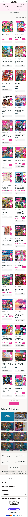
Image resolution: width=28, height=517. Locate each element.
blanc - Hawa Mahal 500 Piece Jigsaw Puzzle (7, 239)
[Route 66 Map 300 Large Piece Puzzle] (20, 51)
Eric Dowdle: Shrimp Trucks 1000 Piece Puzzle (6, 162)
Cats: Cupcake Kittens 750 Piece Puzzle (20, 264)
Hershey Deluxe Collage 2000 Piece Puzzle (7, 84)
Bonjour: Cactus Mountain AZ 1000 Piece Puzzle (7, 36)
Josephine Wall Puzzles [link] (20, 436)
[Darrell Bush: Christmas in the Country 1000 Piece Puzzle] (20, 100)
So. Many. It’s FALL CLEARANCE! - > (20, 5)
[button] (4, 2)
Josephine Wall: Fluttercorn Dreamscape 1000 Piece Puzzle (7, 136)
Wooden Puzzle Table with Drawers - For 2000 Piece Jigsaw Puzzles (7, 365)
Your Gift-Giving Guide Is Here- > (7, 5)
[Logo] (14, 1)
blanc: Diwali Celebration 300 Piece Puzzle (20, 288)
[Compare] (11, 30)
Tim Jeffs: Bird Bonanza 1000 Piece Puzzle (20, 161)
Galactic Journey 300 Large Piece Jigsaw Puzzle (7, 390)
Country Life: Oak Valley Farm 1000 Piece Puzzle (7, 60)
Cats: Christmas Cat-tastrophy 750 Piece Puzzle (20, 85)
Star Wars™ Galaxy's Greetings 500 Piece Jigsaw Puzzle (19, 36)
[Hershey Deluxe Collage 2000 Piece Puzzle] (7, 75)
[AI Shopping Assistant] (23, 2)
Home (10, 12)
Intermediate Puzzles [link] (7, 436)
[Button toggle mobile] (2, 2)
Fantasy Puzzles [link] (21, 426)
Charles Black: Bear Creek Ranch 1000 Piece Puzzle (6, 289)
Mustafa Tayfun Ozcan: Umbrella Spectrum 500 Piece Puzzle (7, 339)
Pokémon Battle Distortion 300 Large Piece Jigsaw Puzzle (19, 187)
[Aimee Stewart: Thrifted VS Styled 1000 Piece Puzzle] (7, 100)
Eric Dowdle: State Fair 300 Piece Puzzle (20, 135)
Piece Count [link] (7, 446)
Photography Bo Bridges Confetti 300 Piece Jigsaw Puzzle (7, 187)
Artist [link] (20, 416)
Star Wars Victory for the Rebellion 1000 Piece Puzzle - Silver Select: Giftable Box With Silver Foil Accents (20, 213)
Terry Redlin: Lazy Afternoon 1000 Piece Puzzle (20, 365)
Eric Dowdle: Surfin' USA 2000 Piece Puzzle (7, 313)
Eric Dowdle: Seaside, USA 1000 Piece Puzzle (7, 264)
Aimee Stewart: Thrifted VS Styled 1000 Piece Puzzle (7, 110)
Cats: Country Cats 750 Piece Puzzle (7, 211)
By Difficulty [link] (7, 426)
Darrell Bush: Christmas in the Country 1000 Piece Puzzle (20, 110)
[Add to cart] (11, 27)
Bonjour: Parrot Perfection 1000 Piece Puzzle (20, 390)
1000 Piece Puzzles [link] (7, 416)
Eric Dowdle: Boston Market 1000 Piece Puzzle (19, 240)
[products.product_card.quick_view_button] (11, 24)
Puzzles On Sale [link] (20, 446)
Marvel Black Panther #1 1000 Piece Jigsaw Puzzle (20, 339)
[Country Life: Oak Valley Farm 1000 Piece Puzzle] (7, 51)
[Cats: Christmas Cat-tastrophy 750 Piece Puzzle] (20, 75)
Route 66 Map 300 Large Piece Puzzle (19, 60)
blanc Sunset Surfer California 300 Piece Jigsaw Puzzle (19, 314)
